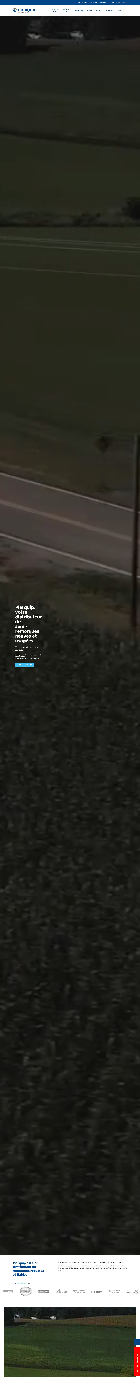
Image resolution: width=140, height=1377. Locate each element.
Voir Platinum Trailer (25, 1296)
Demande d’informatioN (137, 1362)
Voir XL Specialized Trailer (43, 1297)
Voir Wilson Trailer (132, 1296)
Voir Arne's (78, 1295)
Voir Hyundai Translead (96, 1297)
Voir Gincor (113, 1296)
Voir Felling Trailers (61, 1296)
